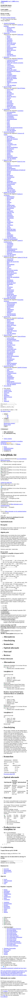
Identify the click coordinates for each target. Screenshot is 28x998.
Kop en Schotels (11, 44)
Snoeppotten (10, 105)
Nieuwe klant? (7, 424)
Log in (5, 426)
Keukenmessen (10, 177)
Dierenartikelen (10, 264)
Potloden (9, 326)
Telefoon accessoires (12, 82)
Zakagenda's (10, 30)
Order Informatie (8, 880)
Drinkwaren (7, 33)
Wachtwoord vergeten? (9, 423)
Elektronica (6, 57)
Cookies (6, 952)
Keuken (9, 172)
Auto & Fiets (10, 258)
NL (8, 417)
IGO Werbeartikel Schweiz (13, 941)
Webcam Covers (11, 61)
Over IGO (6, 869)
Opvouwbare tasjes (11, 349)
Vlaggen (9, 288)
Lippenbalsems (10, 305)
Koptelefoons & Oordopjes (13, 71)
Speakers (9, 81)
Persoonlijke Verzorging (10, 298)
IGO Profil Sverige (11, 933)
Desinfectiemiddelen (12, 302)
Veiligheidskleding (11, 230)
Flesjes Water (10, 89)
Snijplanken (10, 181)
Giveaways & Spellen (9, 132)
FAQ (5, 399)
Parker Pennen (10, 322)
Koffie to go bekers (11, 47)
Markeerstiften (10, 319)
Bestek (8, 174)
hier (4, 995)
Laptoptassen (10, 347)
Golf (8, 267)
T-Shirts (6, 895)
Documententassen (11, 339)
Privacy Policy (7, 949)
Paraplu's (9, 268)
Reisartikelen (10, 353)
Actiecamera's (10, 65)
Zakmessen (9, 253)
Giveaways (9, 143)
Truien (8, 226)
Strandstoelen (10, 281)
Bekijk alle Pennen (11, 325)
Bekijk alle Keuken (11, 182)
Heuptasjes (9, 342)
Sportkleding (10, 222)
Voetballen (9, 275)
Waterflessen (10, 54)
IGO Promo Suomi (11, 940)
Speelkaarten (10, 151)
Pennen (8, 321)
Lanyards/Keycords (11, 144)
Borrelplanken (10, 93)
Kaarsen (9, 171)
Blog (5, 398)
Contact (6, 882)
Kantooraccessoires (11, 373)
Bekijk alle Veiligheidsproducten (15, 251)
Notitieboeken (10, 378)
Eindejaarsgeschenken (12, 115)
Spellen (8, 153)
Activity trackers (11, 67)
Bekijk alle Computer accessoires (15, 62)
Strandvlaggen (10, 294)
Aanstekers (9, 136)
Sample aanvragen (5, 613)
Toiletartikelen (10, 309)
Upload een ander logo (6, 482)
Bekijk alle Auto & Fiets (13, 261)
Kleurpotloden (10, 328)
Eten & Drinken (8, 86)
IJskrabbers (9, 246)
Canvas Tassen (10, 337)
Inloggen (6, 418)
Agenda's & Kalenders (9, 23)
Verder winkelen (8, 438)
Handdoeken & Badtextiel (13, 165)
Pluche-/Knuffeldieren (12, 147)
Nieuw (5, 394)
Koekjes (9, 98)
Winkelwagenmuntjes (12, 157)
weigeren (5, 991)
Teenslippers (10, 225)
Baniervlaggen (10, 290)
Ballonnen (9, 140)
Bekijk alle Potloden (12, 330)
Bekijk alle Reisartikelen (13, 356)
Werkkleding (10, 234)
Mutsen (8, 209)
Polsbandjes (10, 215)
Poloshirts (9, 213)
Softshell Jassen (11, 205)
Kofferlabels (10, 354)
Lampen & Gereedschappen (11, 239)
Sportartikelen (10, 274)
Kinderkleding (10, 208)
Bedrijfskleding (10, 196)
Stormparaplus (10, 271)
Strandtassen (10, 360)
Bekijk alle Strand (11, 282)
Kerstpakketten (10, 117)
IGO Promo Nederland (12, 945)
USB (8, 84)
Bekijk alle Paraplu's (12, 273)
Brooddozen (10, 175)
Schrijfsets (9, 332)
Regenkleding (10, 218)
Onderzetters (10, 188)
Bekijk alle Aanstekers (12, 139)
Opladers (9, 72)
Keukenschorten (11, 184)
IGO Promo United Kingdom (14, 943)
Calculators (9, 368)
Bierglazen (9, 38)
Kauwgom (9, 102)
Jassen (8, 203)
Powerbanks (10, 79)
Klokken (9, 185)
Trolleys (9, 361)
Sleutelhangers (10, 148)
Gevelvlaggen (10, 291)
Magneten (9, 187)
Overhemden (10, 211)
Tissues (8, 308)
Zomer (8, 126)
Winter (8, 124)
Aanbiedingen (7, 390)
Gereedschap (10, 244)
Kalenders (9, 29)
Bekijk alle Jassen (11, 206)
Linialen (9, 374)
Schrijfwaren (7, 316)
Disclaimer (6, 951)
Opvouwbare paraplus (12, 270)
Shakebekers (10, 48)
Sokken (9, 220)
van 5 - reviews (10, 1)
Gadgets (9, 64)
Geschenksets (10, 116)
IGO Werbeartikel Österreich (14, 928)
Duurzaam (6, 392)
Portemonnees (10, 216)
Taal (5, 414)
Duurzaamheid (7, 870)
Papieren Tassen (11, 350)
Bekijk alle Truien (11, 229)
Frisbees (9, 266)
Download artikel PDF (9, 774)
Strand (8, 278)
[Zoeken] (16, 404)
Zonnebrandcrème (11, 313)
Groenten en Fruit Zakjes (13, 340)
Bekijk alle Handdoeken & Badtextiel (16, 170)
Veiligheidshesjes (11, 250)
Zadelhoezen (10, 260)
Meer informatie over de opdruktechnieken (15, 511)
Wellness (9, 312)
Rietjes (8, 179)
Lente (8, 122)
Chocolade (9, 100)
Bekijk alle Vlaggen (12, 295)
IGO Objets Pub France (13, 935)
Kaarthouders (10, 371)
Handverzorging (11, 304)
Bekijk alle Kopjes (11, 50)
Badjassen (9, 167)
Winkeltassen (7, 908)
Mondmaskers (10, 306)
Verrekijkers (10, 287)
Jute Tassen (9, 343)
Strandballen (10, 284)
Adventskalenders (11, 112)
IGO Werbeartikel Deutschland (14, 937)
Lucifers (9, 146)
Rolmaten (9, 247)
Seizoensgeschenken (12, 119)
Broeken (9, 199)
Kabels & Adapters (11, 77)
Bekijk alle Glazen (11, 43)
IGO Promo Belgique (12, 931)
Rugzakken (6, 892)
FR (7, 415)
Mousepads (9, 376)
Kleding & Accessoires (9, 192)
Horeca (8, 91)
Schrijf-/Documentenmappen (14, 383)
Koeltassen (9, 346)
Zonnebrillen (10, 236)
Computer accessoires (12, 60)
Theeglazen (10, 40)
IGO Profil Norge (11, 944)
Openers (9, 178)
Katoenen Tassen (11, 345)
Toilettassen (10, 311)
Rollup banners (10, 381)
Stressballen (10, 155)
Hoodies (9, 227)
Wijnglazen (9, 41)
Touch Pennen (10, 323)
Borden (8, 163)
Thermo (9, 53)
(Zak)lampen (10, 243)
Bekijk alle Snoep (11, 106)
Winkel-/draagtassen (12, 363)
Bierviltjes (9, 92)
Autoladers (9, 74)
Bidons (8, 36)
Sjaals (8, 219)
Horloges (9, 202)
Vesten (8, 232)
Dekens (9, 164)
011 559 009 (4, 444)
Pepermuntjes (10, 103)
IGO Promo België (8, 927)
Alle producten (7, 385)
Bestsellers (6, 395)
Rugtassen (9, 357)
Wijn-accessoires (11, 189)
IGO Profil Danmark (12, 934)
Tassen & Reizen (8, 335)
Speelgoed (9, 150)
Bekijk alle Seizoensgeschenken (15, 127)
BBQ (8, 263)
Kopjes (8, 45)
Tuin (8, 285)
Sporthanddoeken (11, 168)
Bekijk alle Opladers (12, 78)
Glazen (8, 37)
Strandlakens (10, 280)
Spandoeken (10, 292)
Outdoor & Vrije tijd (9, 256)
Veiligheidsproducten (12, 249)
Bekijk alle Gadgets (11, 69)
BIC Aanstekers (11, 137)
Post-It (8, 380)
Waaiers (9, 233)
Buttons (9, 141)
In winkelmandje (4, 612)
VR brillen (9, 68)
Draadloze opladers (11, 75)
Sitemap (6, 954)
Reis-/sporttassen (11, 352)
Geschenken (7, 109)
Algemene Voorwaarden (10, 948)
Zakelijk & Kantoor (8, 366)
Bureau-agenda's (11, 27)
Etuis (8, 370)
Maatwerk (6, 401)
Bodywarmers (10, 198)
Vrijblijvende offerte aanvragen (8, 619)
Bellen (18, 444)
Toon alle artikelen (11, 31)
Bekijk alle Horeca (11, 96)
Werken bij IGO (8, 871)
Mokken (9, 51)
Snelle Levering (11, 129)
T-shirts (8, 223)
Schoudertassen (10, 359)
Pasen (8, 123)
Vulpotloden (10, 329)
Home (5, 446)
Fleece (8, 201)
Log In (5, 879)
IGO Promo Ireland (11, 938)
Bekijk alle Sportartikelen (13, 277)
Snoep (8, 99)
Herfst (8, 120)
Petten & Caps (10, 212)
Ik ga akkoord (4, 996)
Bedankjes (9, 113)
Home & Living (8, 160)
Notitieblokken (10, 377)
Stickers (9, 154)
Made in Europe (8, 397)
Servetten (9, 95)
